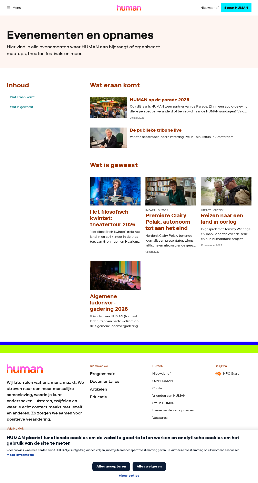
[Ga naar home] (129, 8)
